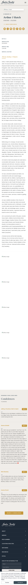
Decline (7, 582)
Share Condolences (10, 24)
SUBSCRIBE (12, 570)
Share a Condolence (14, 513)
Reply (24, 409)
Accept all (20, 582)
